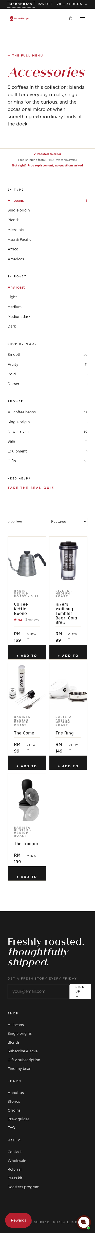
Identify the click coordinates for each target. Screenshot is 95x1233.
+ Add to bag (26, 656)
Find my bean (19, 1069)
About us (16, 1093)
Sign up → (80, 991)
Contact (15, 1152)
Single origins (20, 1034)
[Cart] (70, 18)
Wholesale (17, 1161)
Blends (14, 1042)
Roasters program (23, 1187)
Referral (15, 1169)
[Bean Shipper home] (20, 18)
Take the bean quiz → (34, 487)
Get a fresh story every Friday (42, 978)
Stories (14, 1101)
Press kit (15, 1178)
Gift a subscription (24, 1060)
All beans (16, 1025)
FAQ (11, 1128)
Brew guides (18, 1119)
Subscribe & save (22, 1051)
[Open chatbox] (84, 1222)
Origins (14, 1110)
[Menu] (82, 18)
